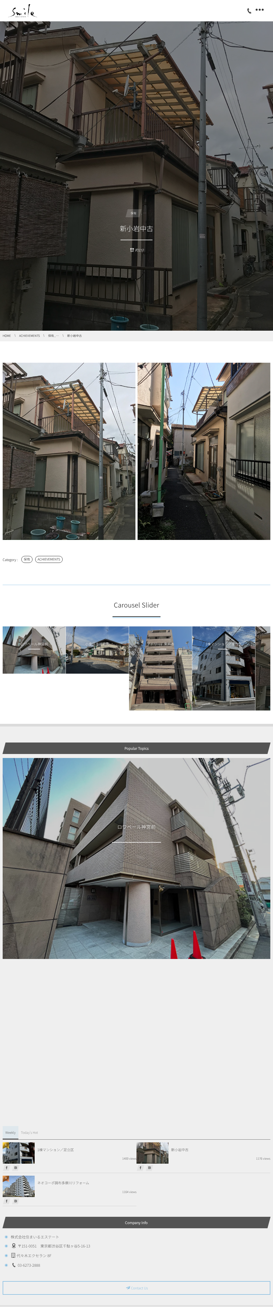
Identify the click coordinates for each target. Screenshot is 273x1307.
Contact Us (139, 1287)
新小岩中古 (179, 1149)
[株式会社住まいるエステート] (26, 10)
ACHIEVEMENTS (49, 559)
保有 (27, 559)
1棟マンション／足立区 (55, 1149)
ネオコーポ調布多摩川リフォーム (63, 1182)
